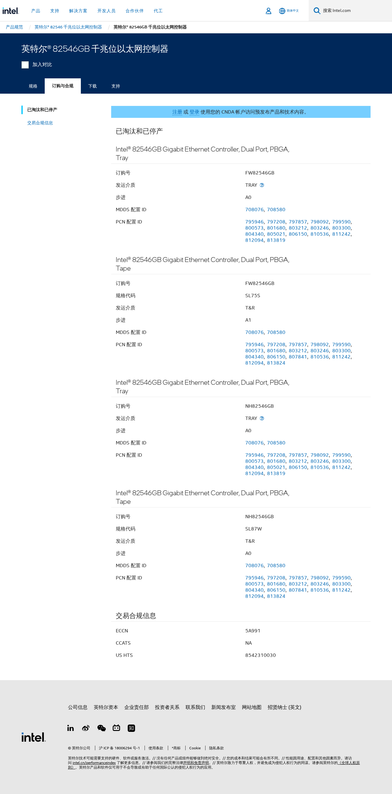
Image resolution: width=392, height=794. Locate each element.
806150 (298, 234)
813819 (276, 240)
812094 (254, 240)
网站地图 (252, 707)
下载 (92, 86)
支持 (115, 86)
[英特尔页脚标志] (33, 737)
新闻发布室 (223, 707)
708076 (254, 210)
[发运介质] (261, 185)
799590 (341, 222)
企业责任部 (136, 707)
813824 (276, 363)
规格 (33, 86)
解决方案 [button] (78, 10)
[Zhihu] (131, 729)
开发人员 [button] (106, 10)
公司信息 (78, 707)
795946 (254, 222)
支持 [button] (54, 10)
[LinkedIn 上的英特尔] (71, 729)
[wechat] (101, 729)
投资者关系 (167, 707)
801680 (276, 228)
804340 (254, 234)
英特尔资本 (106, 707)
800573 (254, 228)
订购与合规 (63, 86)
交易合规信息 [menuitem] (40, 122)
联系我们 (195, 707)
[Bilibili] (116, 729)
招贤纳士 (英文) (284, 707)
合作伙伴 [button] (135, 10)
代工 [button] (158, 10)
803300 (341, 228)
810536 (320, 234)
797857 (298, 222)
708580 (276, 210)
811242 (341, 234)
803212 (298, 228)
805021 (276, 234)
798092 (320, 222)
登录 (194, 112)
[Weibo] (86, 729)
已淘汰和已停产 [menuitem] (42, 110)
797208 (276, 222)
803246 (320, 228)
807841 (298, 357)
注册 (177, 112)
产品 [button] (35, 10)
